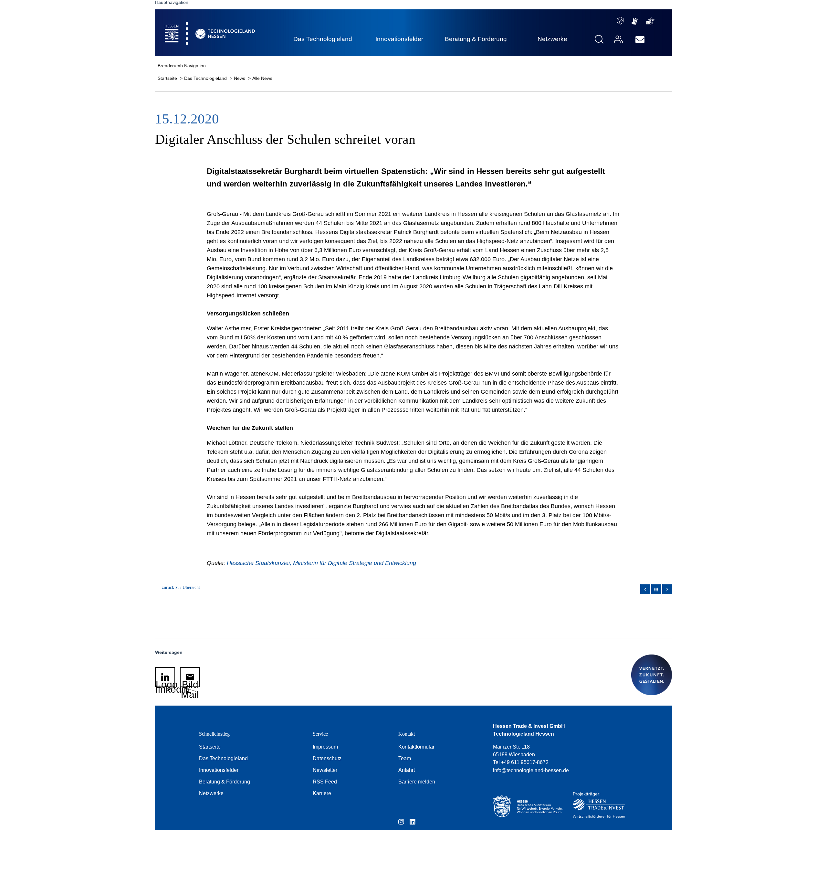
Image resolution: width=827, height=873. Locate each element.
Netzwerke (211, 793)
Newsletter (325, 770)
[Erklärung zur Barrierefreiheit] (650, 21)
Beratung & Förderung (224, 781)
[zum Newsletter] (639, 39)
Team (404, 758)
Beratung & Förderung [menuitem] (476, 39)
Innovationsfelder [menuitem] (399, 39)
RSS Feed (325, 781)
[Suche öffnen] (599, 39)
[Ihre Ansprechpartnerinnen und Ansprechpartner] (617, 39)
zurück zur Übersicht (181, 587)
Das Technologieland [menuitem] (322, 39)
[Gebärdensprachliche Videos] (635, 21)
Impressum (325, 747)
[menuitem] (639, 39)
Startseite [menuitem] (195, 26)
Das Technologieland (206, 78)
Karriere (322, 793)
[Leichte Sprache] (620, 20)
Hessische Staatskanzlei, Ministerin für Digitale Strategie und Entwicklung (321, 563)
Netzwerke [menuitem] (552, 39)
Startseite (168, 78)
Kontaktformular (416, 747)
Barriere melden (416, 781)
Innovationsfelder (218, 770)
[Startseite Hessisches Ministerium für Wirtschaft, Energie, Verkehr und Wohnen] (526, 806)
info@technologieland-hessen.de (531, 770)
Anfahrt (406, 770)
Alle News (262, 78)
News (240, 78)
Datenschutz (327, 758)
